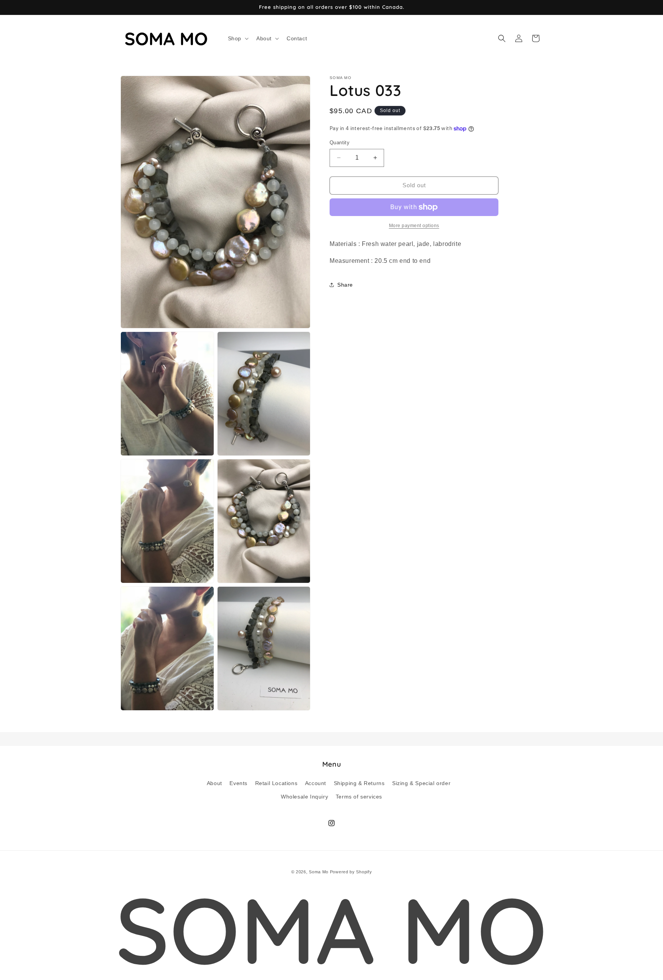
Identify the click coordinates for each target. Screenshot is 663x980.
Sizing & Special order (421, 783)
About (214, 783)
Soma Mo (318, 871)
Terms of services (359, 796)
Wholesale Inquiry (304, 796)
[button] (237, 38)
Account (315, 783)
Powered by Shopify (351, 871)
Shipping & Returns (359, 783)
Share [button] (345, 285)
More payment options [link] (414, 225)
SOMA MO (331, 929)
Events (238, 783)
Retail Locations (276, 783)
